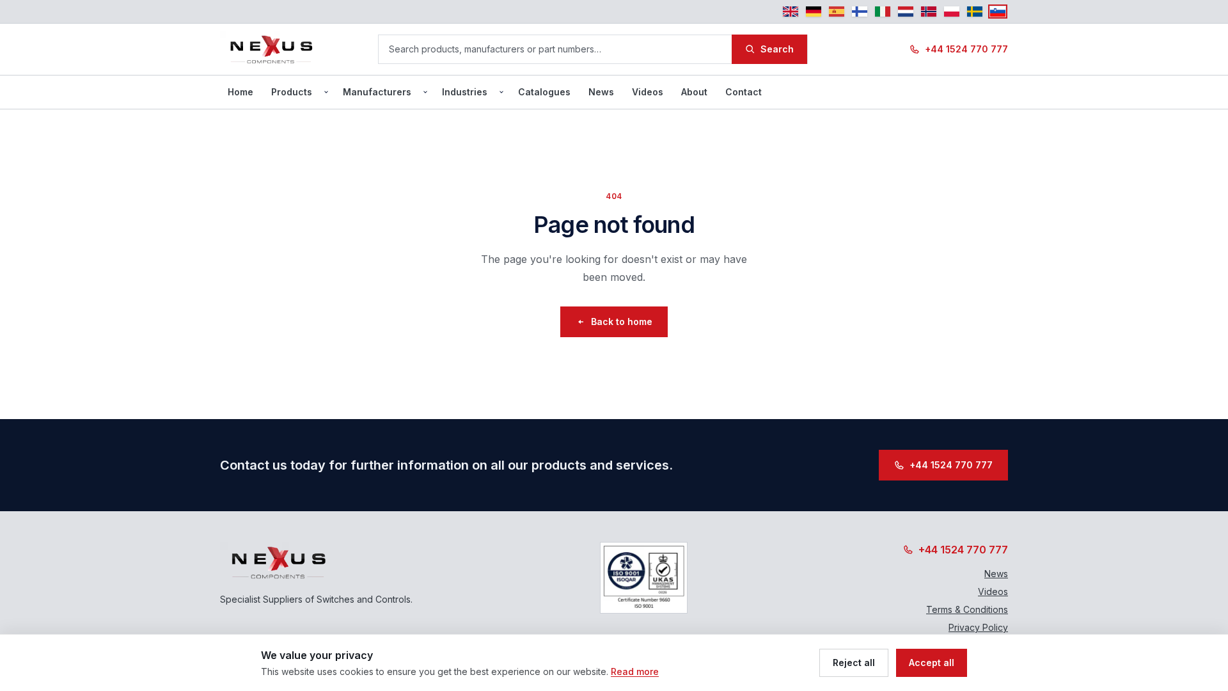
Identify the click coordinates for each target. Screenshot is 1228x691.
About (694, 91)
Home (240, 91)
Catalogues (544, 91)
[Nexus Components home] (271, 49)
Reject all (854, 662)
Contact (743, 91)
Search (777, 49)
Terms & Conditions (967, 609)
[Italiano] (882, 11)
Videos (647, 91)
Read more (635, 671)
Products (291, 91)
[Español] (836, 11)
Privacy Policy (978, 627)
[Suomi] (859, 11)
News (601, 91)
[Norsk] (928, 11)
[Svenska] (974, 11)
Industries (464, 91)
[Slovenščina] (997, 11)
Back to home (621, 321)
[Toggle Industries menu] (501, 92)
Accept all (931, 662)
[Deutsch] (813, 11)
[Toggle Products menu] (326, 92)
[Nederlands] (905, 11)
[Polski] (951, 11)
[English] (790, 11)
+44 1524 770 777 (966, 49)
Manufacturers (377, 91)
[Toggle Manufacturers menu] (425, 92)
